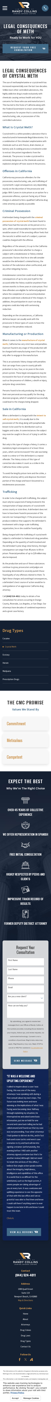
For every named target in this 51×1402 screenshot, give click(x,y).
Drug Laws (25, 1335)
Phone (11, 978)
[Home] (24, 8)
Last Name (13, 969)
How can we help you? (18, 1005)
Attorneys (25, 1324)
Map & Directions (25, 1300)
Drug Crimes (25, 1330)
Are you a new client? (17, 996)
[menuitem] (25, 639)
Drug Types (25, 1341)
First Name (13, 960)
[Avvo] (31, 1359)
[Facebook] (19, 1359)
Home (25, 1313)
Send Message (23, 1060)
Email (10, 987)
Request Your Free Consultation (23, 48)
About (25, 1319)
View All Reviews (21, 1231)
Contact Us (26, 1346)
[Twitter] (25, 1359)
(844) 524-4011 (25, 1275)
